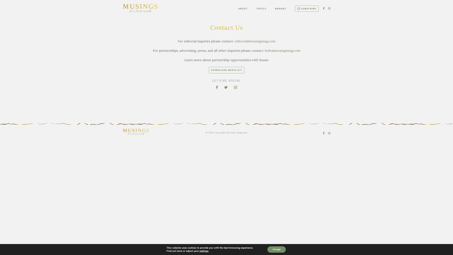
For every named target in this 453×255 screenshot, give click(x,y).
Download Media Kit (226, 70)
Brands (280, 8)
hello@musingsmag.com (282, 51)
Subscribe (308, 8)
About (243, 8)
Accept (276, 249)
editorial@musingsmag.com (255, 41)
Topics (261, 8)
